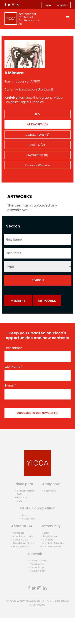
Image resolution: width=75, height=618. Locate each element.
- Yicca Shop (36, 567)
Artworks (47, 301)
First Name (13, 348)
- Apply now (49, 490)
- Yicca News (36, 564)
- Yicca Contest (37, 560)
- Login (45, 532)
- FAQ (18, 494)
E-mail (10, 385)
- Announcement (25, 490)
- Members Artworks (52, 543)
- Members (47, 539)
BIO (37, 114)
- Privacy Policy (20, 546)
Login (48, 5)
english (62, 5)
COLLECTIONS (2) (37, 135)
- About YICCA (19, 539)
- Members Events (51, 546)
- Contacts (17, 532)
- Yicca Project (36, 570)
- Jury (18, 501)
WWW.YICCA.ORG (28, 601)
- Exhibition (21, 497)
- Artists (24, 515)
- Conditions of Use (22, 543)
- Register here (49, 536)
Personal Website (37, 165)
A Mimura (14, 72)
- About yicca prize (22, 536)
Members (18, 301)
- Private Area (27, 518)
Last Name (13, 367)
